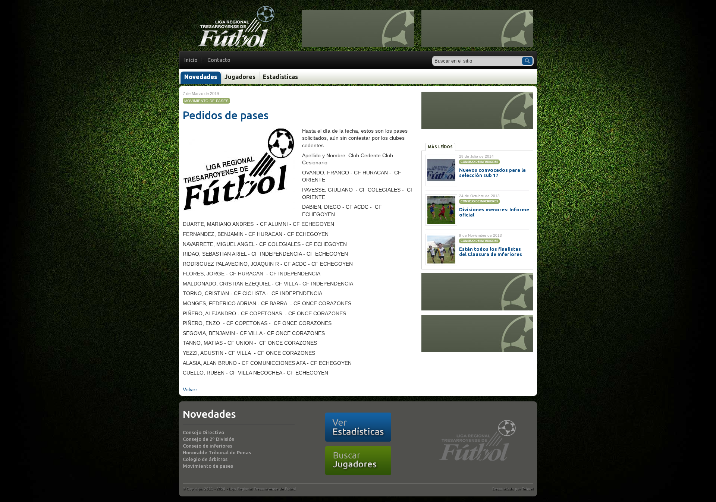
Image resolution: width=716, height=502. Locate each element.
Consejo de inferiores (207, 445)
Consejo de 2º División (209, 439)
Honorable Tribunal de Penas (217, 452)
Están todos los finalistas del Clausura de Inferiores (490, 251)
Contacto (218, 60)
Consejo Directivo (203, 432)
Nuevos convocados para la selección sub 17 (492, 172)
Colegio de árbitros (205, 459)
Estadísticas (280, 76)
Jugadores (239, 76)
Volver (190, 389)
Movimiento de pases (208, 465)
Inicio (191, 60)
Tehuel (527, 489)
